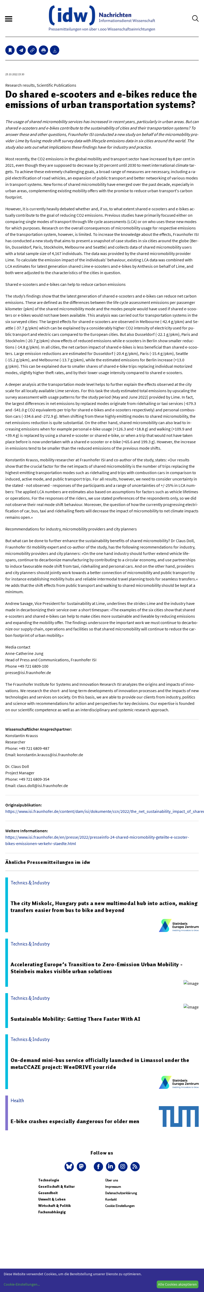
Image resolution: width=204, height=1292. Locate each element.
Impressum (113, 1186)
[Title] (32, 50)
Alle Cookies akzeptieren (177, 1284)
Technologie (48, 1180)
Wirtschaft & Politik (54, 1205)
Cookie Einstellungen (120, 1205)
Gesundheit (48, 1192)
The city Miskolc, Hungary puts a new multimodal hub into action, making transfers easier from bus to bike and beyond (104, 906)
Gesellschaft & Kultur (56, 1186)
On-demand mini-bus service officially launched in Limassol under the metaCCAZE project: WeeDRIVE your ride (100, 1063)
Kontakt (111, 1199)
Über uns (111, 1180)
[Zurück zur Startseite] (102, 18)
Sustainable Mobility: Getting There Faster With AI (76, 1019)
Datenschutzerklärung (121, 1193)
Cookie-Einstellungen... (22, 1284)
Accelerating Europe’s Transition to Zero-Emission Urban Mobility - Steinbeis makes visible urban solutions (97, 967)
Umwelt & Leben (52, 1199)
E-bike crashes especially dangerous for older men (75, 1121)
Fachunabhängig (52, 1212)
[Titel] (10, 50)
